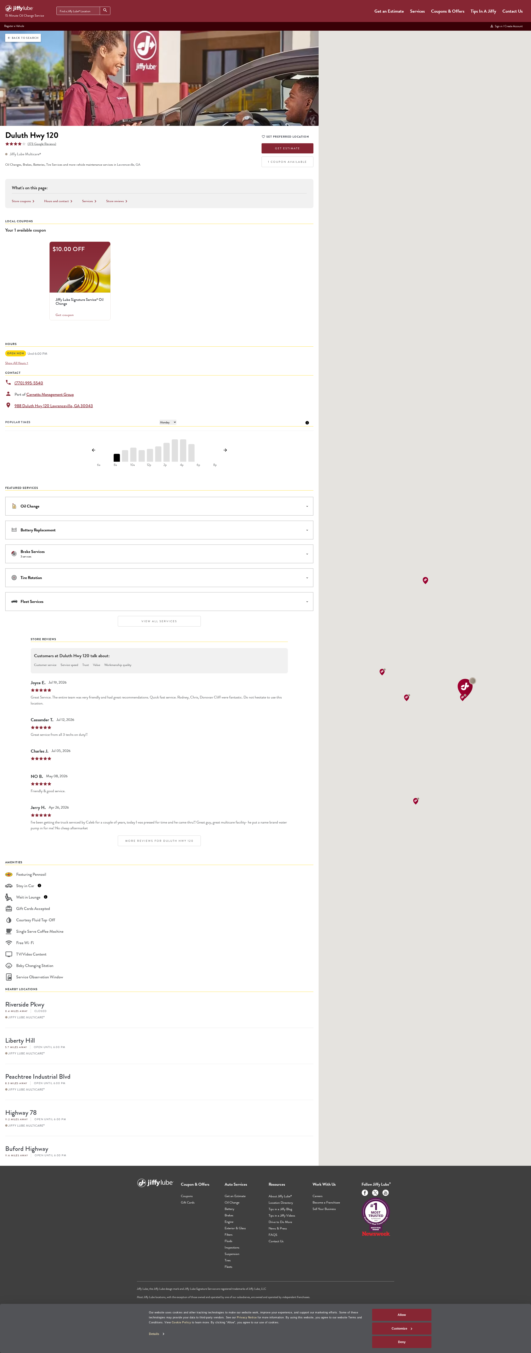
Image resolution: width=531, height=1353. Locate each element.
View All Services (159, 621)
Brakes (229, 1215)
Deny (402, 1342)
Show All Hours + (16, 363)
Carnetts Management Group (50, 394)
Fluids (228, 1241)
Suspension (232, 1253)
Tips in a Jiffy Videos (282, 1215)
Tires (228, 1260)
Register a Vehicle (14, 26)
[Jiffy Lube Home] (19, 9)
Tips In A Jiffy (483, 11)
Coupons (187, 1196)
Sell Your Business (324, 1208)
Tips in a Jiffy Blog (280, 1209)
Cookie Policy (181, 1322)
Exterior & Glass (235, 1228)
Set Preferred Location (287, 137)
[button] (467, 688)
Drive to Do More (280, 1221)
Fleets (228, 1266)
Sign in (508, 26)
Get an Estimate (389, 11)
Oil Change (232, 1202)
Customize (399, 1328)
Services (417, 11)
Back (23, 38)
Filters (229, 1234)
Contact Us (512, 11)
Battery (229, 1208)
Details (154, 1334)
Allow (402, 1315)
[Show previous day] (93, 450)
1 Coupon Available (287, 162)
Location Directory (281, 1202)
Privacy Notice (247, 1317)
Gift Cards (188, 1202)
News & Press (278, 1228)
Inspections (232, 1247)
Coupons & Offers (447, 11)
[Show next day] (225, 450)
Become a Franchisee (326, 1202)
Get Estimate (287, 148)
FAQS (273, 1234)
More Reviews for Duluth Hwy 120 (159, 841)
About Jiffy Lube (280, 1196)
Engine (229, 1221)
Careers (318, 1196)
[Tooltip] (307, 422)
